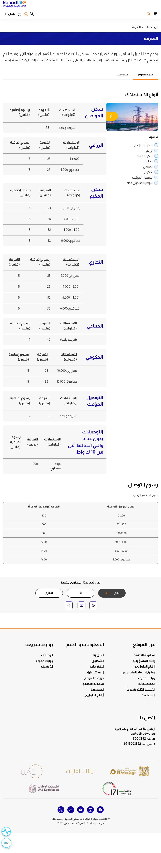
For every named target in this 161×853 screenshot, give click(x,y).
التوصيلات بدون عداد (140, 182)
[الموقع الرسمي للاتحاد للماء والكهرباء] (14, 4)
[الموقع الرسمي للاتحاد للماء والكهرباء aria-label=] (148, 14)
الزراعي (149, 150)
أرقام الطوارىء (145, 666)
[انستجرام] (90, 809)
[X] (61, 809)
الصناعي (148, 166)
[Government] (31, 771)
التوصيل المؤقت (142, 177)
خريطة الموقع (94, 678)
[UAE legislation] (44, 788)
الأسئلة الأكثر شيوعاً (141, 689)
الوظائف (47, 655)
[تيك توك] (70, 809)
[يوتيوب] (80, 809)
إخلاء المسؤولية (144, 660)
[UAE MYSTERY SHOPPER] (129, 771)
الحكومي (148, 172)
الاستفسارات (94, 672)
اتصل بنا (98, 655)
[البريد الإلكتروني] (81, 605)
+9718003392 (132, 743)
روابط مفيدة (146, 678)
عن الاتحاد (152, 27)
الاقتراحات (97, 666)
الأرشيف (47, 666)
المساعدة (148, 695)
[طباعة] (93, 605)
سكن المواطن (143, 145)
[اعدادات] (19, 14)
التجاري (149, 161)
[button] (32, 14)
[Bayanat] (80, 771)
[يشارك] (69, 605)
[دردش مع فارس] (6, 843)
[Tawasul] (117, 788)
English (10, 14)
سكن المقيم (145, 156)
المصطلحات (146, 683)
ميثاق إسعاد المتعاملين (138, 672)
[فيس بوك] (100, 809)
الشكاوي (98, 660)
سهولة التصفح (144, 655)
